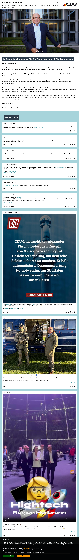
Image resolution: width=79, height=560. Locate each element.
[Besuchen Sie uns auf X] (54, 2)
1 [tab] (37, 51)
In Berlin (42, 5)
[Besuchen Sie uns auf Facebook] (51, 2)
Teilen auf (66, 131)
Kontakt (56, 5)
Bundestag (69, 140)
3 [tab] (40, 51)
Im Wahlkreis (33, 5)
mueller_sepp (8, 185)
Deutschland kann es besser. (36, 44)
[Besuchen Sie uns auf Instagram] (57, 2)
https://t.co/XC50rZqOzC (40, 127)
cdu (23, 308)
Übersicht (26, 548)
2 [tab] (38, 51)
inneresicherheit (14, 308)
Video (33, 304)
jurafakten (8, 304)
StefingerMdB (16, 185)
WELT (16, 171)
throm (20, 308)
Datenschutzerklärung (18, 546)
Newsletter (22, 5)
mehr (72, 382)
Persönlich (5, 5)
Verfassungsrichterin (60, 167)
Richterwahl (11, 171)
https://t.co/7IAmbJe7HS (9, 172)
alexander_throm (10, 131)
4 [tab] (42, 51)
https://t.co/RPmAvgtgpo (9, 202)
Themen (14, 5)
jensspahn (18, 197)
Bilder (49, 5)
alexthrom (8, 312)
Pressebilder (6, 7)
